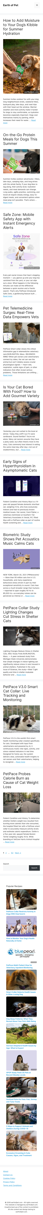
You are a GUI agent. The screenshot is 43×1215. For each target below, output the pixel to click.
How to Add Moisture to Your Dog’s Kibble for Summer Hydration (21, 27)
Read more (7, 203)
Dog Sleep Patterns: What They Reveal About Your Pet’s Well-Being (21, 1020)
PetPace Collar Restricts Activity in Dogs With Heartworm (20, 913)
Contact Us (8, 1175)
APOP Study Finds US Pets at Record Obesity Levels (18, 1074)
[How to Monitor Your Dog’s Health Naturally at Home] (21, 926)
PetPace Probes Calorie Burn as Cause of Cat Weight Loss (21, 780)
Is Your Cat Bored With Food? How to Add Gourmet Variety (21, 391)
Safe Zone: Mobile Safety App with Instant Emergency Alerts (19, 221)
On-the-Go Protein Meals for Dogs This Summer (20, 139)
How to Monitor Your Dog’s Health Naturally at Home (20, 939)
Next (18, 853)
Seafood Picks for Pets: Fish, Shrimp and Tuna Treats (21, 1100)
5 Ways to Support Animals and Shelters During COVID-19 (19, 1127)
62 (12, 853)
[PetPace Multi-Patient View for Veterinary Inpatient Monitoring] (21, 953)
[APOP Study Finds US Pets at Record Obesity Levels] (21, 1060)
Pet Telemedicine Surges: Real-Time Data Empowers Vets (21, 312)
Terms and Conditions (12, 1185)
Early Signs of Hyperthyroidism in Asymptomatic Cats (20, 465)
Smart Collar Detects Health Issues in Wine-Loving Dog (21, 993)
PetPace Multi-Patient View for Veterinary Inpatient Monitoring (19, 966)
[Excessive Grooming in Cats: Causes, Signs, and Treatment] (21, 1141)
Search (6, 864)
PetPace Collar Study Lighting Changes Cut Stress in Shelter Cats (21, 614)
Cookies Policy (9, 1178)
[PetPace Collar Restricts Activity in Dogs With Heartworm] (21, 899)
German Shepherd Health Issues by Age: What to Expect (21, 1047)
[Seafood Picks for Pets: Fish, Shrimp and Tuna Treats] (21, 1087)
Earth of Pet (10, 5)
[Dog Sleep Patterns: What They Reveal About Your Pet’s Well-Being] (21, 1007)
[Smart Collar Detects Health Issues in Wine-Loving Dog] (21, 980)
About (5, 1171)
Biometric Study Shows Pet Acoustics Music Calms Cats (21, 538)
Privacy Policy (9, 1182)
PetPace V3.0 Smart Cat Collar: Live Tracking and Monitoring (20, 693)
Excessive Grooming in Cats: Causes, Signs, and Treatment (19, 1154)
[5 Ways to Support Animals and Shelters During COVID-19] (21, 1114)
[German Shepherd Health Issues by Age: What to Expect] (21, 1033)
